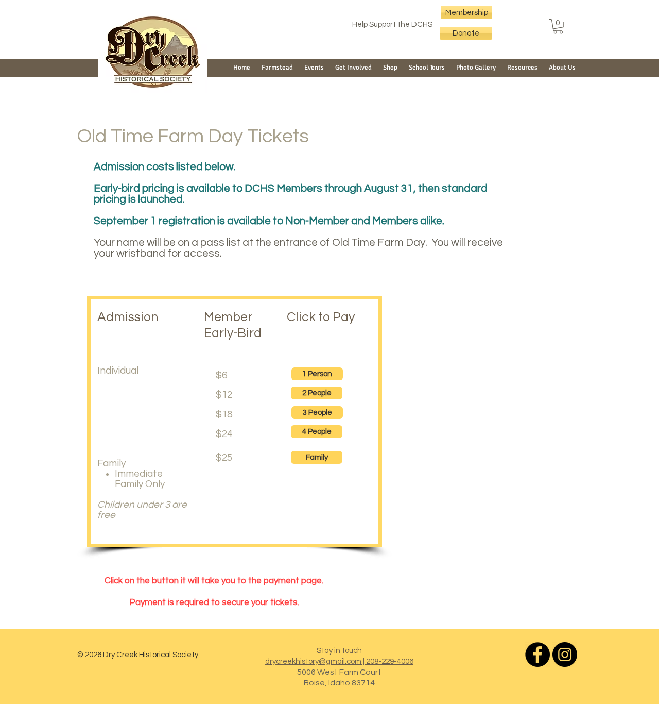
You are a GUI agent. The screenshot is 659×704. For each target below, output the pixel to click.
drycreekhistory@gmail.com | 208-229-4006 (339, 661)
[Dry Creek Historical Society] (537, 654)
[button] (558, 26)
